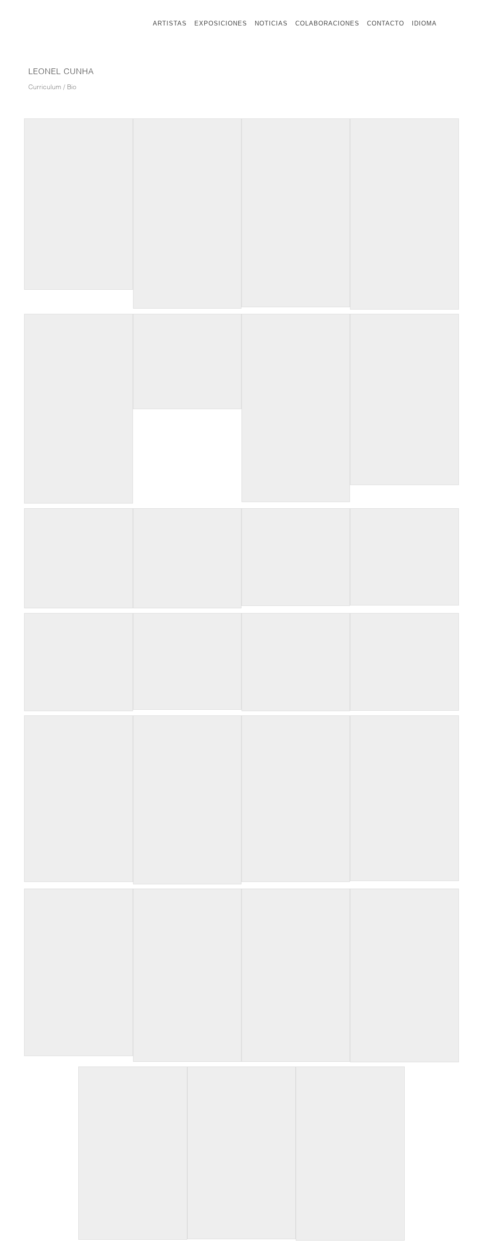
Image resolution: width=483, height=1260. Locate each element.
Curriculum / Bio (52, 87)
